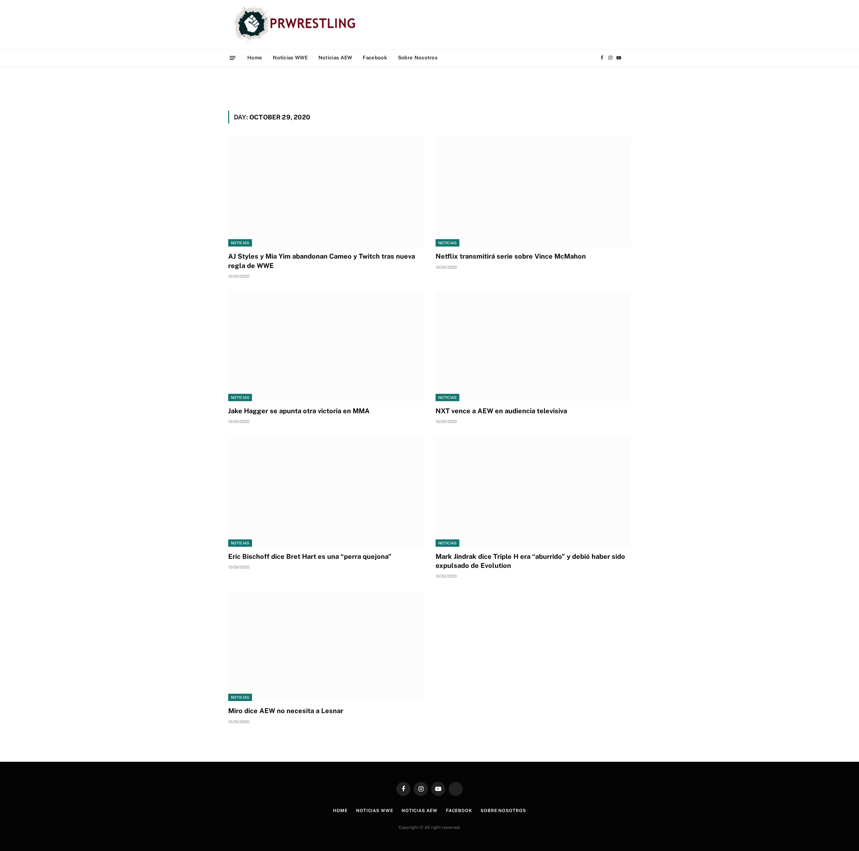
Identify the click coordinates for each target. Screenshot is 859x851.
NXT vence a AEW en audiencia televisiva (501, 411)
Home (254, 57)
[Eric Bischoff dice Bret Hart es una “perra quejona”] (325, 491)
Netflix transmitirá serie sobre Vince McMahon (511, 256)
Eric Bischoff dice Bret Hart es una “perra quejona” (310, 556)
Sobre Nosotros (418, 57)
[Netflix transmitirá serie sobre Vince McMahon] (533, 192)
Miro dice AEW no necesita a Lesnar (285, 711)
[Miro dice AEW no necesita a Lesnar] (325, 646)
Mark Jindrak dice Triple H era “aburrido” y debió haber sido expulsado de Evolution (530, 561)
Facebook (375, 57)
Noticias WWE (290, 57)
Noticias (240, 243)
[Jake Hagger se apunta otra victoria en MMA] (325, 346)
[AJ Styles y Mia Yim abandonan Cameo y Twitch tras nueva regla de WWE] (325, 192)
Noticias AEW (335, 57)
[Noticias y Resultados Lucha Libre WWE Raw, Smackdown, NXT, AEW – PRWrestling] (296, 24)
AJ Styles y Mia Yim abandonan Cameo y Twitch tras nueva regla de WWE (321, 260)
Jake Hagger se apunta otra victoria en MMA (299, 411)
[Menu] (233, 57)
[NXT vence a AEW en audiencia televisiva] (533, 346)
